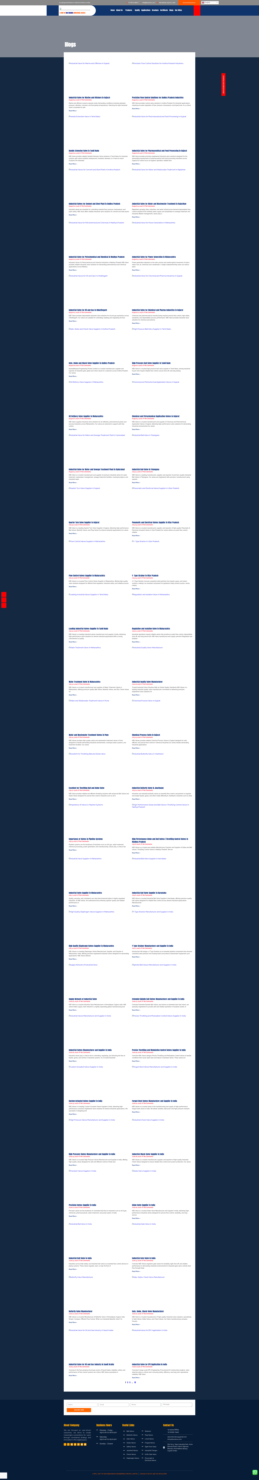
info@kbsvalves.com (174, 1439)
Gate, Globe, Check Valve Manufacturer (148, 1311)
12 (135, 1382)
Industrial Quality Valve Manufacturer (147, 681)
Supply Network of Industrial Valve (83, 999)
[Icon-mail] (3, 594)
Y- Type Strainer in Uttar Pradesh (145, 575)
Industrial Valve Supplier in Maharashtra (85, 892)
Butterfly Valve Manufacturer (80, 1311)
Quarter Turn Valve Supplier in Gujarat (84, 522)
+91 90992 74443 (173, 1432)
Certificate (164, 10)
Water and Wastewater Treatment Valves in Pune (89, 734)
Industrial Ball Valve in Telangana (145, 469)
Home (113, 10)
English (207, 2)
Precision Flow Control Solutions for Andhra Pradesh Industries (158, 97)
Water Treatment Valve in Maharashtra (84, 681)
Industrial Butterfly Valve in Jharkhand (147, 788)
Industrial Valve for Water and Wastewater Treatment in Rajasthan (159, 203)
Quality (137, 10)
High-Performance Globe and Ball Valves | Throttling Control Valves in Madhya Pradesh (160, 840)
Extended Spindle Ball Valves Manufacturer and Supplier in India (158, 999)
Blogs (171, 10)
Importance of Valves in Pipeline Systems (86, 839)
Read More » (73, 111)
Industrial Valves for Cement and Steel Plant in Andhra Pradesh (94, 203)
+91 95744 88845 (173, 1429)
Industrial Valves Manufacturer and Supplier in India (90, 1050)
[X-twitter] (68, 1444)
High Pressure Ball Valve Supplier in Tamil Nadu (151, 363)
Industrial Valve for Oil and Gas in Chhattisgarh (88, 310)
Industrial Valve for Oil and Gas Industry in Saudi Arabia (91, 1364)
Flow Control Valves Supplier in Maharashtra (87, 575)
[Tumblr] (75, 1444)
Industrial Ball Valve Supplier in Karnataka (149, 892)
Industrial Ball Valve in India (80, 1258)
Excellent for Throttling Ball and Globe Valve (86, 788)
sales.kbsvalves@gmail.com (177, 1436)
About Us (119, 10)
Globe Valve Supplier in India (143, 1205)
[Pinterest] (85, 1444)
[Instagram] (78, 1444)
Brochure (155, 10)
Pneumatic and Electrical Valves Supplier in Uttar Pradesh (155, 522)
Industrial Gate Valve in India (144, 1258)
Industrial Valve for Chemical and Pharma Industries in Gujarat (157, 310)
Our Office (178, 10)
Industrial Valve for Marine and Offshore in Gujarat (89, 97)
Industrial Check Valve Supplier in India (148, 1154)
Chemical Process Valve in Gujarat (146, 734)
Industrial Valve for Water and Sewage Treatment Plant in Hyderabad (97, 469)
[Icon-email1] (3, 605)
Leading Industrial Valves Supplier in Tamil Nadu (88, 628)
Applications (145, 10)
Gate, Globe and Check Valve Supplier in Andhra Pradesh (92, 363)
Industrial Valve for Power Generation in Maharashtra (154, 256)
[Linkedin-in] (71, 1444)
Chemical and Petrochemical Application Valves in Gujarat (155, 416)
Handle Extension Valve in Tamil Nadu (84, 150)
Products (128, 10)
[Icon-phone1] (3, 599)
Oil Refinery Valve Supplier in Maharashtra (86, 416)
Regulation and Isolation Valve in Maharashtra (151, 628)
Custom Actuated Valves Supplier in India (85, 1101)
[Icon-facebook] (65, 1444)
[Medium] (82, 1444)
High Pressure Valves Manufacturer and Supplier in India (92, 1154)
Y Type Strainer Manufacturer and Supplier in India (152, 945)
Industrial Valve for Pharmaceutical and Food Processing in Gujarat (159, 150)
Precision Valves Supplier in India (82, 1205)
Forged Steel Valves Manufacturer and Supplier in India (154, 1101)
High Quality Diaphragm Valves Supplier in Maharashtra (91, 945)
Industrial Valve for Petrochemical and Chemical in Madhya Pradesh (96, 256)
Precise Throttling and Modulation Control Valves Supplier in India (159, 1050)
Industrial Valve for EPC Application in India (149, 1364)
